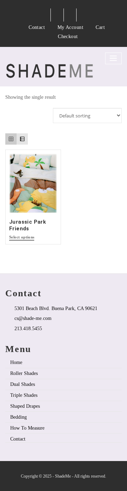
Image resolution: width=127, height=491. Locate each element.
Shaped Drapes (25, 406)
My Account (71, 27)
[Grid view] (11, 139)
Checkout (68, 36)
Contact (37, 27)
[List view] (22, 139)
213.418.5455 (28, 328)
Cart (100, 27)
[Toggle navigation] (113, 58)
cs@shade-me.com (33, 318)
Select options (21, 237)
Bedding (18, 417)
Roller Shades (24, 373)
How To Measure (27, 428)
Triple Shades (23, 395)
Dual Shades (22, 384)
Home (16, 362)
